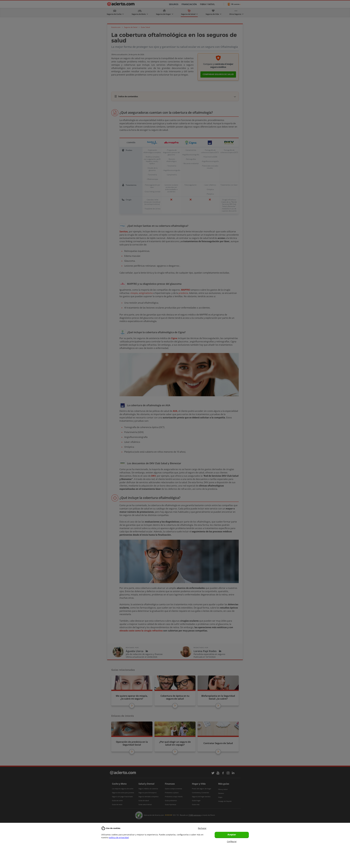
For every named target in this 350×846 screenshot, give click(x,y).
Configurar (232, 841)
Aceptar (232, 834)
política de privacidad (119, 837)
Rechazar (202, 828)
